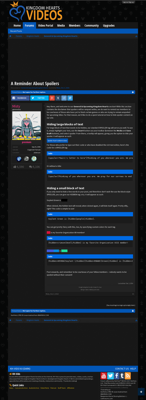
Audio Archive (34, 388)
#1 (133, 294)
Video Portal (45, 25)
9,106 (36, 167)
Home (17, 25)
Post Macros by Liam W (119, 383)
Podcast (53, 388)
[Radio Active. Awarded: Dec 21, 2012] (19, 159)
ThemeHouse (105, 390)
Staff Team (62, 388)
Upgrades (108, 25)
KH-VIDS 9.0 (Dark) (20, 368)
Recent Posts (16, 31)
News (11, 388)
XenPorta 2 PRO (16, 315)
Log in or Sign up (128, 2)
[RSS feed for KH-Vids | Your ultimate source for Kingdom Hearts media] (128, 376)
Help (133, 368)
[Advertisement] (73, 60)
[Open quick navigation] (136, 36)
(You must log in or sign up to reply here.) (121, 305)
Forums (29, 25)
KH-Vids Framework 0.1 (116, 385)
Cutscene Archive (21, 388)
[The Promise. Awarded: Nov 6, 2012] (34, 159)
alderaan (37, 152)
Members (74, 25)
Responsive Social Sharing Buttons (113, 396)
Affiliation (70, 388)
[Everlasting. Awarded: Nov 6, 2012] (26, 159)
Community (92, 25)
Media (61, 25)
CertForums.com (107, 398)
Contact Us (122, 368)
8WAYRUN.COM (43, 315)
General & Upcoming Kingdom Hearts (34, 88)
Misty (58, 88)
